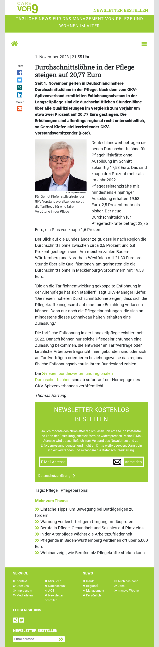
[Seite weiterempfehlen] (20, 109)
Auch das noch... (129, 581)
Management (94, 590)
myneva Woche (128, 590)
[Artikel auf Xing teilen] (20, 88)
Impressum (24, 590)
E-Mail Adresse (53, 462)
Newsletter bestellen (54, 598)
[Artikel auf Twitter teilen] (20, 81)
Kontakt (21, 581)
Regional (91, 586)
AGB (50, 590)
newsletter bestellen (120, 10)
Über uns (22, 586)
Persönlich (93, 595)
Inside (89, 581)
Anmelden (133, 462)
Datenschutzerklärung (54, 476)
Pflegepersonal (74, 490)
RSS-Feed (54, 581)
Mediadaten (24, 595)
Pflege (52, 490)
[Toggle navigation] (144, 44)
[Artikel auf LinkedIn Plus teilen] (20, 95)
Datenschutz (56, 586)
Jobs (121, 586)
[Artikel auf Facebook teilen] (20, 73)
